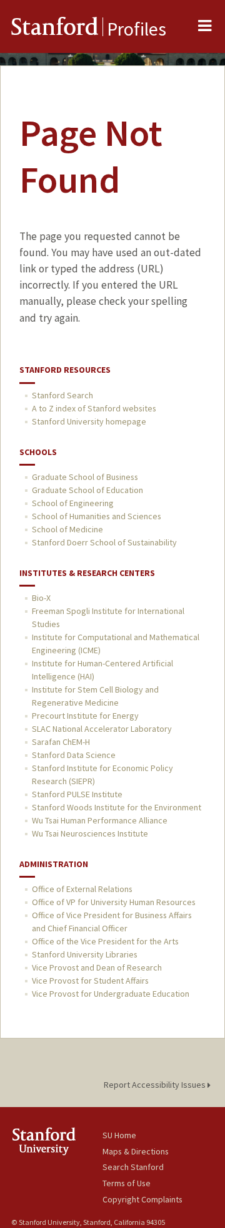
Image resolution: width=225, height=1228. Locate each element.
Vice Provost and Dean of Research (97, 967)
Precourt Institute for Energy (85, 715)
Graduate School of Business (85, 476)
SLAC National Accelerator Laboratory (102, 728)
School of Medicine (67, 529)
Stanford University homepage (89, 421)
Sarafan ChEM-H (61, 741)
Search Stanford (133, 1167)
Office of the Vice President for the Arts (105, 941)
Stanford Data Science (74, 754)
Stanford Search (62, 395)
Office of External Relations (82, 889)
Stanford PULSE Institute (77, 794)
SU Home (119, 1135)
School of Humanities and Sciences (96, 516)
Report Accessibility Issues (156, 1084)
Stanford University (56, 1141)
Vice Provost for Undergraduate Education (110, 993)
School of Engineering (73, 503)
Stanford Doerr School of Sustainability (104, 542)
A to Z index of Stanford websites (94, 408)
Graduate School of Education (87, 490)
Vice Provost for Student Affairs (90, 980)
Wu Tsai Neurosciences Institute (90, 833)
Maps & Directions (135, 1151)
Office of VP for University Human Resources (114, 902)
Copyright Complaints (142, 1199)
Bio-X (41, 597)
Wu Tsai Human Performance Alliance (100, 820)
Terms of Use (126, 1183)
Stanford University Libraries (85, 954)
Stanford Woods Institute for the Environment (116, 807)
